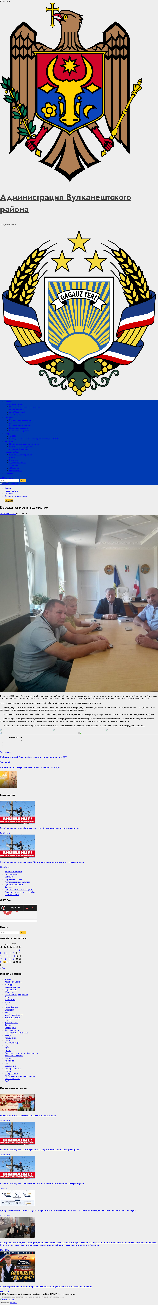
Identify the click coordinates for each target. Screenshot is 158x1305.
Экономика (14, 465)
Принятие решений (14, 884)
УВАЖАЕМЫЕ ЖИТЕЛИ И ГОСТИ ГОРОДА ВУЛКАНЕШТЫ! (28, 1115)
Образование (15, 470)
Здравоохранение (17, 462)
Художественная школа (20, 420)
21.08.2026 (4, 867)
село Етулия (15, 415)
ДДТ (7, 1045)
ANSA (7, 1002)
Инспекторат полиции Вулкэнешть (21, 1053)
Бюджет (8, 887)
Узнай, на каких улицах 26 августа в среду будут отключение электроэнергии (39, 828)
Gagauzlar (9, 1010)
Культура (9, 417)
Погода (8, 1071)
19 (7, 959)
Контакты (9, 473)
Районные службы (13, 871)
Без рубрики (10, 1027)
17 (1, 959)
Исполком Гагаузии (14, 1055)
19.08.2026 (4, 1250)
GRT (6, 1012)
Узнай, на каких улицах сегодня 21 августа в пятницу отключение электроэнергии (42, 862)
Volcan (3, 513)
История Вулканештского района (24, 407)
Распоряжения (11, 874)
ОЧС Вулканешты (13, 1068)
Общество (14, 468)
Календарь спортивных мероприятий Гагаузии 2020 (33, 438)
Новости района (12, 452)
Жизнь (8, 979)
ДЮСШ (12, 436)
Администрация (12, 1017)
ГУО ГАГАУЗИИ (12, 1043)
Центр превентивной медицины (24, 444)
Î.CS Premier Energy (14, 1015)
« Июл (2, 968)
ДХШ (7, 1048)
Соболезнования (12, 1078)
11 (5, 956)
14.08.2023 (11, 513)
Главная (8, 401)
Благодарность (12, 1030)
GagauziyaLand (11, 1007)
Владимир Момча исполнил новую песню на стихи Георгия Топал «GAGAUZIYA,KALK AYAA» (46, 1286)
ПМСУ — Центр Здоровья (21, 446)
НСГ (6, 1063)
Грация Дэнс (11, 1038)
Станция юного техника (20, 425)
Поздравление (11, 1073)
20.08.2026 (5, 1215)
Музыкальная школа (18, 428)
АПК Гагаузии (11, 1022)
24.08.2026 (5, 833)
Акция (8, 1020)
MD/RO (14, 483)
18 (5, 959)
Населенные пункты (14, 404)
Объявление (10, 1066)
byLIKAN (13, 1302)
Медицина (9, 441)
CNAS (7, 1004)
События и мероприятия (20, 454)
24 (1, 962)
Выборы (8, 1035)
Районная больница (18, 449)
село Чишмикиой (17, 412)
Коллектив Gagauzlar (19, 430)
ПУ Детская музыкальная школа (20, 1076)
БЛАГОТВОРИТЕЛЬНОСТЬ (16, 1032)
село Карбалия (16, 409)
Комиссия (9, 1061)
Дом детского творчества (21, 422)
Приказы (9, 877)
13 (10, 956)
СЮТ (7, 1081)
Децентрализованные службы (19, 889)
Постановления (12, 894)
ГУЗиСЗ (8, 1040)
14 (14, 956)
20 (10, 959)
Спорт (7, 433)
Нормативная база (13, 879)
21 (14, 959)
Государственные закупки (17, 882)
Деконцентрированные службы (20, 892)
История (9, 1058)
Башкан (8, 1025)
